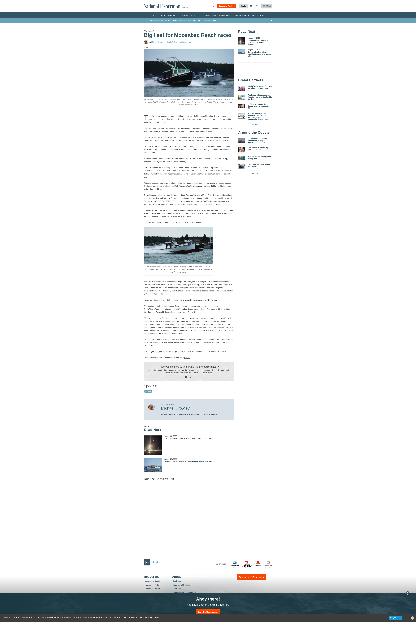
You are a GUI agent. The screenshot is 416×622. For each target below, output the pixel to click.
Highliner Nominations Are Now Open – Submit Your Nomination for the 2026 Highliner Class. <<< (180, 21)
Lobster (148, 391)
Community (172, 15)
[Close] (412, 618)
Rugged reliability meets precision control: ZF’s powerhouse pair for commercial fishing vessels (259, 116)
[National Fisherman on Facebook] (207, 6)
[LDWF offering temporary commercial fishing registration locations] (241, 140)
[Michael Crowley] (146, 42)
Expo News (184, 15)
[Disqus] (189, 509)
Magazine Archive (225, 15)
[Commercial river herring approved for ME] (241, 149)
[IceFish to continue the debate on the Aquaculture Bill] (241, 106)
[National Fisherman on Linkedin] (213, 6)
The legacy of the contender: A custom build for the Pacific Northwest (260, 97)
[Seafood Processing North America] (268, 564)
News (154, 15)
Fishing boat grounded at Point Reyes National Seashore (187, 438)
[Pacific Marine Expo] (235, 564)
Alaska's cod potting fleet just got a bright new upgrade (260, 87)
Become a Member (226, 6)
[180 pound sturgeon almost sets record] (241, 166)
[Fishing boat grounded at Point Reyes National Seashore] (153, 445)
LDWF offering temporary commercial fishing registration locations (258, 140)
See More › (255, 125)
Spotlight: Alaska (258, 15)
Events (162, 15)
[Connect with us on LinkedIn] (191, 377)
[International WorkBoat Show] (247, 564)
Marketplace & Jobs (242, 15)
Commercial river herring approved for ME (258, 149)
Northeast (182, 42)
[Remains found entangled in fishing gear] (241, 158)
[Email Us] (186, 377)
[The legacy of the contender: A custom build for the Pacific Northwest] (241, 97)
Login (243, 6)
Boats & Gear (195, 15)
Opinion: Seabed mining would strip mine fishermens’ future (189, 461)
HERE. (187, 358)
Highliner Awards (210, 15)
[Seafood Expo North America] (258, 564)
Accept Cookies (395, 618)
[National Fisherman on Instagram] (210, 6)
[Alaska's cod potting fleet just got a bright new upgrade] (241, 88)
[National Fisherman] (162, 6)
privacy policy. (154, 617)
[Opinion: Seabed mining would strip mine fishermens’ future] (153, 465)
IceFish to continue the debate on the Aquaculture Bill (258, 106)
